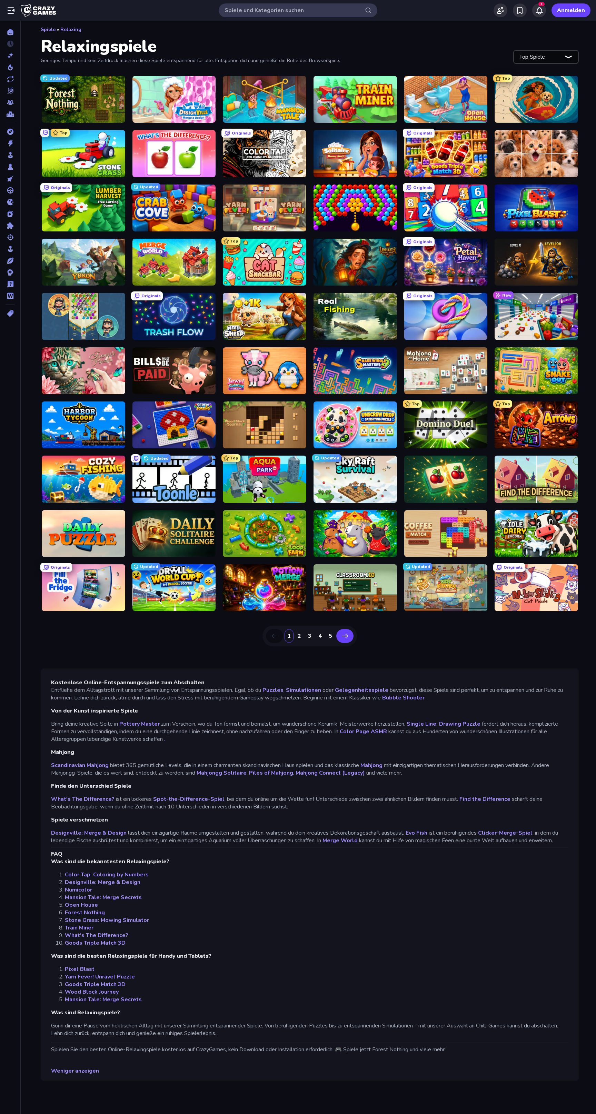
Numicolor (78, 890)
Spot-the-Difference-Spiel (189, 799)
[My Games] (520, 10)
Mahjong (371, 765)
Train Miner (79, 928)
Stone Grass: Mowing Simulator (107, 920)
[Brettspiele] (10, 167)
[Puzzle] (10, 225)
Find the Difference (484, 799)
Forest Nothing (85, 912)
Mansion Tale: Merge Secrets (103, 897)
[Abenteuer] (10, 132)
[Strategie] (10, 272)
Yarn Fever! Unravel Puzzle (100, 977)
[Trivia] (10, 284)
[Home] (10, 32)
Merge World (340, 840)
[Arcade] (10, 155)
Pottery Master (139, 724)
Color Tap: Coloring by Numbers (107, 874)
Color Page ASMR (363, 731)
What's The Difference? (83, 799)
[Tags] (10, 313)
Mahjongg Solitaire (222, 773)
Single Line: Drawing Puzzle (443, 724)
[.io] (10, 202)
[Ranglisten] (10, 114)
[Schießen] (10, 237)
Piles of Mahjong (271, 773)
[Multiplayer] (10, 102)
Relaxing (70, 29)
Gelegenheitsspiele (361, 690)
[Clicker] (10, 179)
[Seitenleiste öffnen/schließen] (11, 10)
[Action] (10, 143)
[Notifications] (539, 10)
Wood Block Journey (92, 992)
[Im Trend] (10, 67)
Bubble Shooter (403, 698)
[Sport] (10, 261)
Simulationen (303, 690)
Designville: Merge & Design (89, 833)
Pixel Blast (80, 969)
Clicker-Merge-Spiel (505, 833)
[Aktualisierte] (10, 79)
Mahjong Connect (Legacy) (330, 773)
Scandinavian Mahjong (80, 765)
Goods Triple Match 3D (95, 943)
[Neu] (10, 55)
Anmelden (571, 10)
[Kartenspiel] (10, 214)
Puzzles (273, 690)
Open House (81, 905)
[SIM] (10, 249)
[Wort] (10, 296)
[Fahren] (10, 190)
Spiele (48, 29)
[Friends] (500, 10)
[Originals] (10, 91)
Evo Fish (415, 833)
